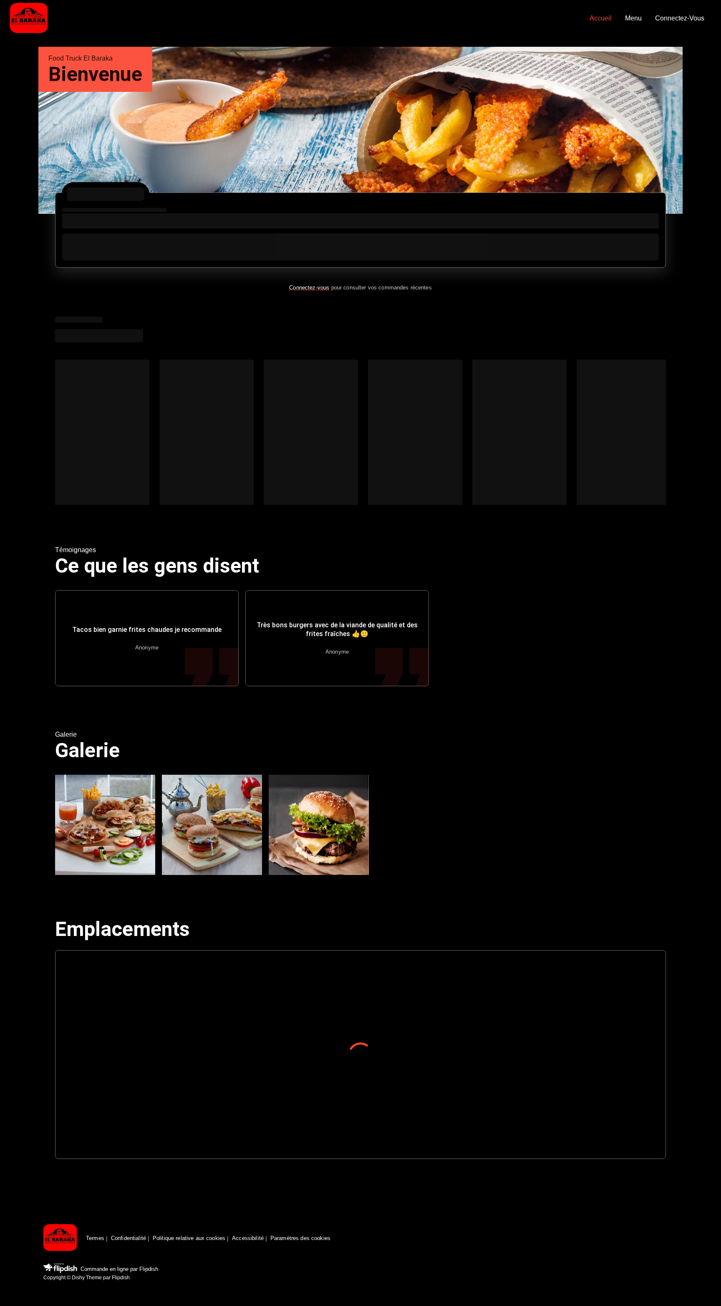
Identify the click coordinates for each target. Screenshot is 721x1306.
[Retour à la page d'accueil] (60, 1238)
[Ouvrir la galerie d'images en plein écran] (105, 825)
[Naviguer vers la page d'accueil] (296, 18)
